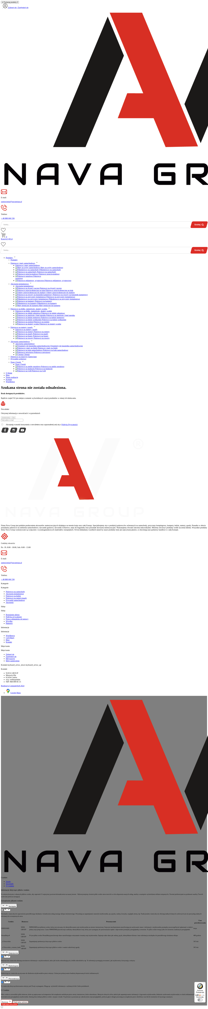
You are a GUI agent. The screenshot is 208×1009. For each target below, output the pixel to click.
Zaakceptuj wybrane (20, 1002)
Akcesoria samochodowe (25, 344)
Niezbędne (12, 906)
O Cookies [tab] (10, 886)
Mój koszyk (10, 659)
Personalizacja (14, 979)
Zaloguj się (10, 654)
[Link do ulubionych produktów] (3, 232)
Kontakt (9, 642)
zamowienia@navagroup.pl (11, 202)
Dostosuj (5, 1002)
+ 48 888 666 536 (8, 218)
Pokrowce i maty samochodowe (27, 265)
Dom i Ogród (20, 364)
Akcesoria (9, 602)
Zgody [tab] (8, 882)
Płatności (9, 623)
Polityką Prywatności (70, 425)
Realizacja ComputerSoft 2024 (12, 686)
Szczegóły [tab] (10, 884)
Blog (8, 640)
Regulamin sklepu (13, 615)
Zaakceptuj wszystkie (9, 1004)
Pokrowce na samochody (15, 592)
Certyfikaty (10, 638)
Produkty (14, 260)
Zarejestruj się (11, 656)
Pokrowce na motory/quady (16, 598)
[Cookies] (2, 1007)
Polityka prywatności (14, 617)
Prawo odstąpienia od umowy (17, 619)
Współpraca (10, 636)
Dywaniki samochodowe (15, 600)
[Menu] (204, 983)
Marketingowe (13, 966)
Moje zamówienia (12, 661)
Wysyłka (9, 621)
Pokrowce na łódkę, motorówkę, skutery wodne (33, 311)
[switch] (200, 999)
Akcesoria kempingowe (24, 286)
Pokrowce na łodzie (13, 596)
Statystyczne (13, 953)
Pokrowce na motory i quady (26, 330)
